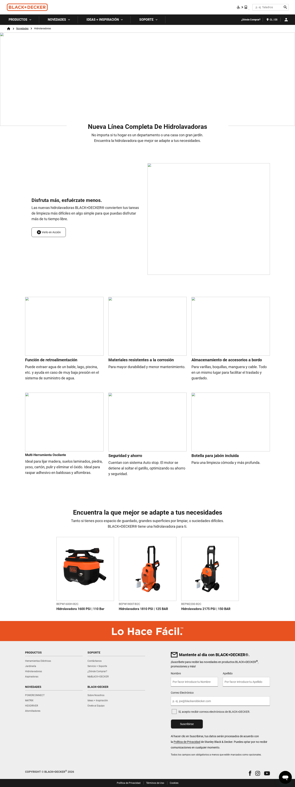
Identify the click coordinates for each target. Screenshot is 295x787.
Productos (18, 19)
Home (9, 29)
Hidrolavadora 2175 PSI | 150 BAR (205, 609)
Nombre (176, 673)
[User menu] (286, 19)
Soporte (146, 19)
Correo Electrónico (182, 692)
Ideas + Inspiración (102, 19)
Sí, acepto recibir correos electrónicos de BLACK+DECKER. (214, 711)
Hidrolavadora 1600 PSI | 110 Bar (80, 609)
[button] (49, 232)
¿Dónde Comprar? (250, 19)
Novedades (57, 19)
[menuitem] (19, 19)
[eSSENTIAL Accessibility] (242, 7)
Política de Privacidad (187, 741)
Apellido (228, 673)
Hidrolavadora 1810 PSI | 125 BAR (143, 609)
